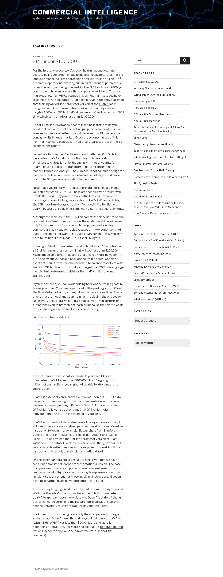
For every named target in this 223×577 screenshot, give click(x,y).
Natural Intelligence (145, 190)
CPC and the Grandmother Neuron (153, 114)
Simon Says (140, 137)
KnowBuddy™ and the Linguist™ (152, 266)
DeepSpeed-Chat (111, 527)
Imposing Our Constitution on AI (152, 88)
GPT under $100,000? (55, 61)
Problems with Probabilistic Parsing (154, 170)
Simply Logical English (146, 183)
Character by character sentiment (153, 144)
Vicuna (61, 493)
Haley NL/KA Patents (146, 259)
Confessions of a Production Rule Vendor (157, 247)
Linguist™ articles (144, 279)
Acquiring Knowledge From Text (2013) (156, 234)
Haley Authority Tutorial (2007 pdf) (153, 253)
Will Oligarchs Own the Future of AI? (154, 94)
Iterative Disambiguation (148, 196)
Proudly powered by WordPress (50, 568)
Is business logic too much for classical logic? (160, 157)
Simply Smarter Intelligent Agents (153, 163)
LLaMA (104, 104)
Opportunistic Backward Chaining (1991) (156, 286)
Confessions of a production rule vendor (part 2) (161, 176)
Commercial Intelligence (85, 12)
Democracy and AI (144, 101)
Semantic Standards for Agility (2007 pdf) (157, 292)
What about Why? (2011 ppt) (150, 299)
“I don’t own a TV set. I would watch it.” (156, 213)
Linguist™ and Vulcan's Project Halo (154, 273)
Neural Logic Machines (147, 120)
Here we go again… (145, 107)
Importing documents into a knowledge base (160, 150)
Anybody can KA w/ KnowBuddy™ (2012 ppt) (159, 240)
